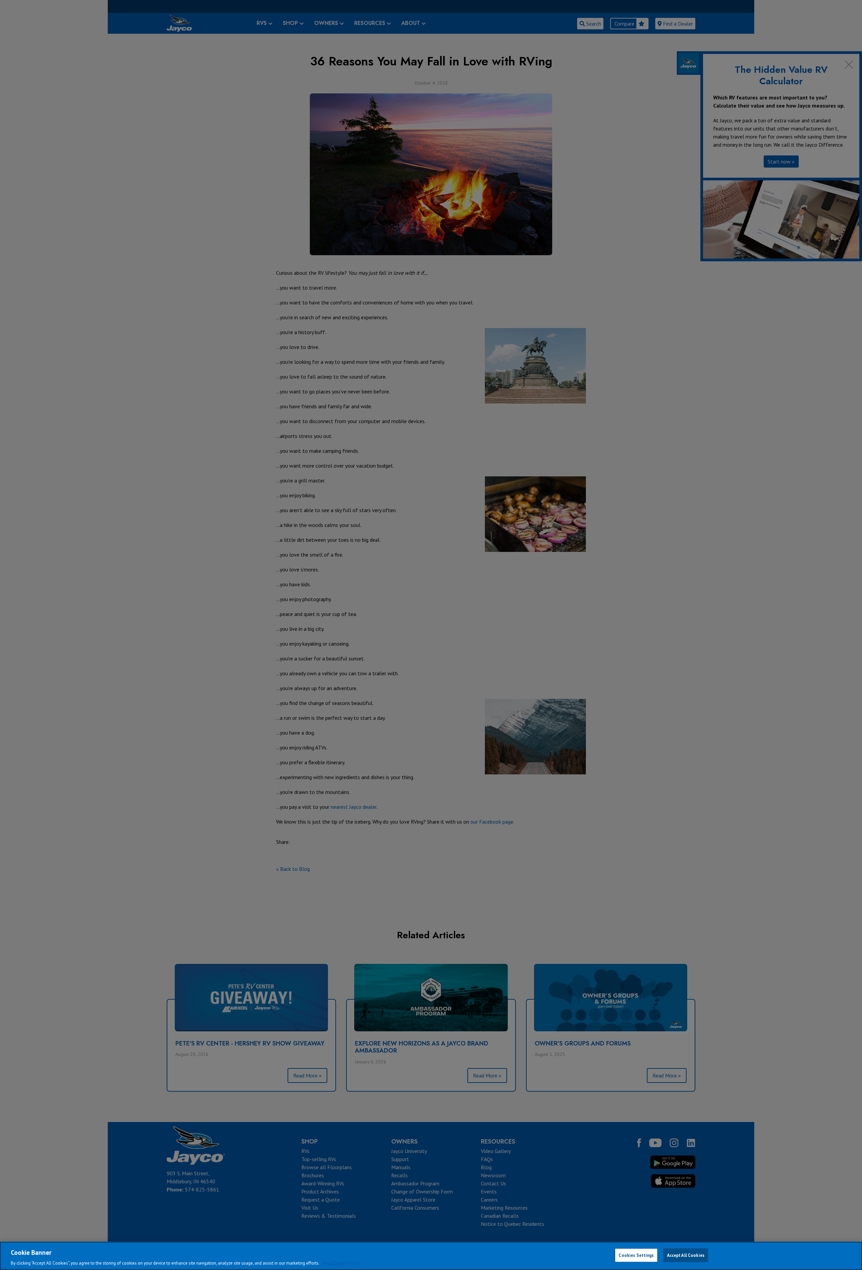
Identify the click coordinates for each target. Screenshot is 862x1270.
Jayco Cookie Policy (341, 1263)
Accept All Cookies (685, 1255)
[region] (431, 1256)
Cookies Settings (636, 1255)
